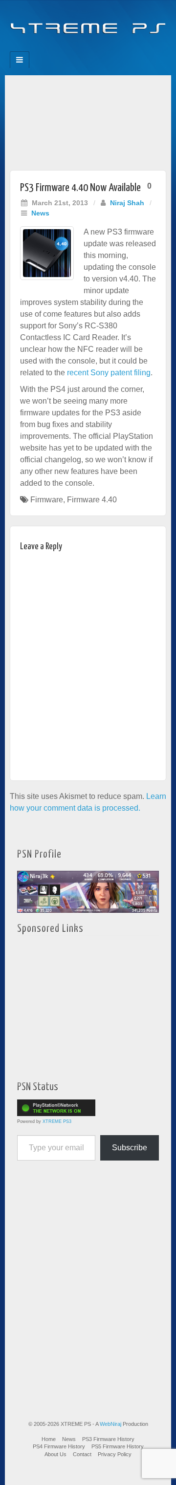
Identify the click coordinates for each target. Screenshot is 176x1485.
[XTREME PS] (88, 23)
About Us (55, 1454)
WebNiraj (110, 1424)
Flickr (81, 48)
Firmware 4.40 (92, 499)
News (40, 213)
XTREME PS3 (57, 1121)
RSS (121, 48)
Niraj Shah (127, 203)
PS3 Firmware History (108, 1439)
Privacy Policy (115, 1454)
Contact (82, 1454)
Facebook (55, 48)
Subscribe (129, 1147)
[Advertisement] (88, 120)
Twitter (94, 48)
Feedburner (68, 48)
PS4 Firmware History (59, 1446)
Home (49, 1439)
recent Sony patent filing (109, 372)
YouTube (108, 48)
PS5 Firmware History (117, 1446)
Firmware (46, 499)
